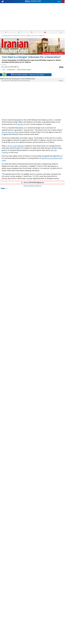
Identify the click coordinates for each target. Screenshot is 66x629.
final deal (19, 124)
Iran (4, 69)
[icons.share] (63, 1)
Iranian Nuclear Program (24, 69)
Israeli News (16, 35)
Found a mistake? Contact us (32, 186)
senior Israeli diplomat (16, 146)
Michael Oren (11, 69)
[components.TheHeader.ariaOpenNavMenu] (10, 1)
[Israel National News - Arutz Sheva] (33, 1)
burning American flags (10, 132)
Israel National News (7, 35)
